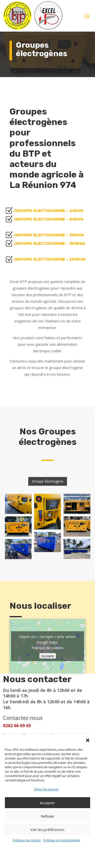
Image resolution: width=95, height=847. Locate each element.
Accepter (47, 802)
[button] (87, 740)
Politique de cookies (27, 840)
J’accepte (47, 656)
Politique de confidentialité (61, 840)
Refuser (47, 816)
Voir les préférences (47, 829)
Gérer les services (46, 789)
